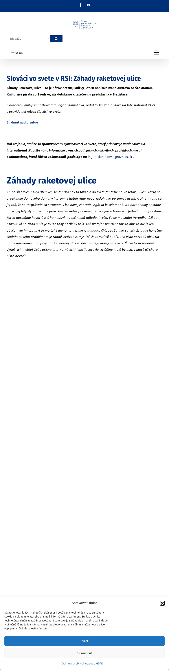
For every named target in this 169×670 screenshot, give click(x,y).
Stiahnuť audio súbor (22, 122)
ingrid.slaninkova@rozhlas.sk (110, 157)
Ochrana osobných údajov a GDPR (82, 663)
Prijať (84, 641)
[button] (162, 603)
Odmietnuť (84, 653)
